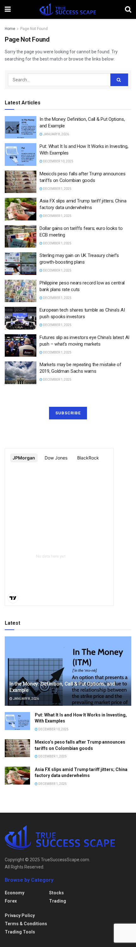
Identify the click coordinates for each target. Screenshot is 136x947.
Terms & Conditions (26, 923)
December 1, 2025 (56, 188)
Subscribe (68, 413)
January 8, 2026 (55, 134)
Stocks (56, 892)
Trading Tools (20, 931)
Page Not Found (34, 28)
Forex (11, 900)
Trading (57, 900)
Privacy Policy (20, 915)
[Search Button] (119, 79)
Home (10, 28)
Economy (14, 892)
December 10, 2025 (57, 161)
